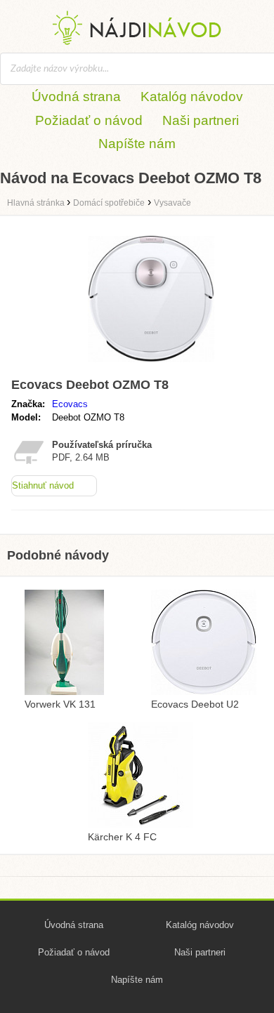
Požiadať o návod (89, 120)
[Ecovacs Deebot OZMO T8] (151, 365)
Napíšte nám (137, 143)
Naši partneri (200, 120)
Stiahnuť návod (43, 485)
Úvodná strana (76, 96)
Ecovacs (70, 404)
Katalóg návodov (192, 96)
